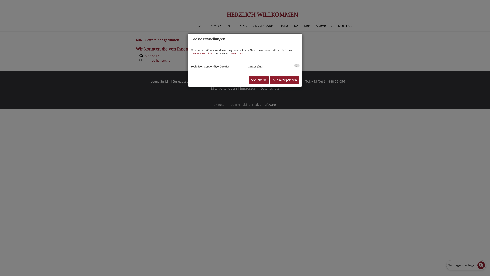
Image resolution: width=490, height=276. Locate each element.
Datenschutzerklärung (202, 53)
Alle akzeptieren (285, 80)
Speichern (258, 80)
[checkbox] (296, 65)
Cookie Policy (236, 53)
